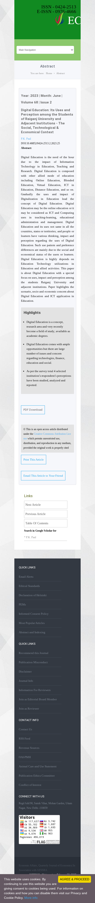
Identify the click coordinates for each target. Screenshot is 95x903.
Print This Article (33, 459)
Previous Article (35, 514)
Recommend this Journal (33, 653)
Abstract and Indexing (32, 632)
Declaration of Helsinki (33, 595)
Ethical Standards (29, 586)
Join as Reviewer (29, 708)
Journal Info (26, 680)
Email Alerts (26, 576)
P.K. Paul (26, 138)
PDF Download (32, 409)
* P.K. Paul (30, 537)
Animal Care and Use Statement (38, 766)
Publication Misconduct (33, 662)
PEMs (22, 604)
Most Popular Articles (32, 623)
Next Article (33, 504)
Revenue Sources (29, 747)
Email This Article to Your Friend (43, 475)
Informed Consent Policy (34, 613)
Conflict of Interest (30, 785)
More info (31, 897)
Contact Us (25, 729)
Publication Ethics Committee (37, 775)
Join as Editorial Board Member (38, 699)
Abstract (60, 73)
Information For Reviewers (35, 690)
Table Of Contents (36, 523)
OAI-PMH (25, 757)
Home (49, 73)
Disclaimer (25, 671)
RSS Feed (24, 738)
